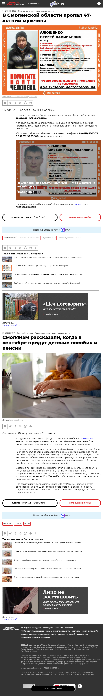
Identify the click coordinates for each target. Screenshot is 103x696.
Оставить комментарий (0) (80, 217)
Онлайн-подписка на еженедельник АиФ (38, 634)
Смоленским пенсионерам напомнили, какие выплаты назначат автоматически (47, 569)
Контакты (76, 631)
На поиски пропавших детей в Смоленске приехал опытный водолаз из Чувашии (48, 274)
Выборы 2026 (82, 634)
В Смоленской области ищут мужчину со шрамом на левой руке (56, 184)
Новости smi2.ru (11, 325)
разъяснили (87, 438)
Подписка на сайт (90, 631)
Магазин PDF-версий (66, 634)
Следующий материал (53, 689)
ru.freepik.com (17, 420)
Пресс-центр (48, 628)
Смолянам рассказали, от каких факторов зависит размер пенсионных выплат (47, 577)
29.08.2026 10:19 (8, 333)
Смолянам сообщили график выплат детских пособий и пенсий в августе (45, 560)
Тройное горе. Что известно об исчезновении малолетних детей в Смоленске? (47, 283)
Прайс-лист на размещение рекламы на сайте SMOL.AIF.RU (45, 631)
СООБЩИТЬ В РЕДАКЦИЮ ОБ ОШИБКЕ (35, 637)
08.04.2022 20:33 (9, 11)
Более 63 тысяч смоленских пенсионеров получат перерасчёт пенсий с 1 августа (48, 551)
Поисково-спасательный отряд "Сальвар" (19, 97)
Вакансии (69, 628)
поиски (78, 204)
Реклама (59, 628)
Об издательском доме (31, 628)
